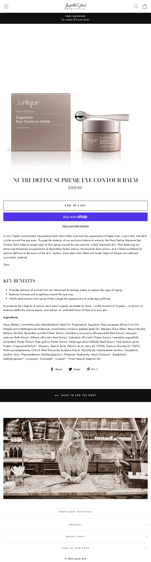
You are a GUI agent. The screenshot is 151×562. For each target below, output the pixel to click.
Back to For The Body (78, 395)
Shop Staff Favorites (75, 511)
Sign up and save (75, 548)
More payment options (75, 226)
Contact (75, 524)
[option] (75, 18)
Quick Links (75, 536)
